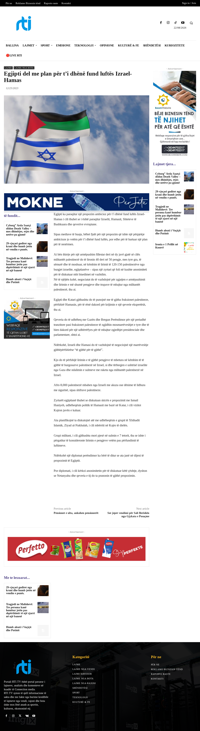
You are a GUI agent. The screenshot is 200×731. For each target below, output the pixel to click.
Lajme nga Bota (24, 68)
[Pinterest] (136, 88)
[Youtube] (182, 22)
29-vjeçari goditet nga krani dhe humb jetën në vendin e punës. (19, 246)
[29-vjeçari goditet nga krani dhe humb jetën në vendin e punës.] (42, 246)
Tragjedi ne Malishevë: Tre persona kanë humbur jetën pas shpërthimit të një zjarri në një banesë (20, 264)
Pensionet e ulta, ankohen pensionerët (76, 513)
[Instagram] (168, 22)
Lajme (8, 68)
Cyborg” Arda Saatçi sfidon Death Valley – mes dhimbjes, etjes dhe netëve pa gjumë (20, 230)
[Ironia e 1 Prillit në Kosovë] (189, 247)
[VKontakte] (27, 715)
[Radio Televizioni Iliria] (27, 23)
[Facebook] (161, 22)
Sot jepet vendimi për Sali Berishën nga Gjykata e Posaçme (128, 515)
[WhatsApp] (145, 88)
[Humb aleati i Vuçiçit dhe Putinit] (42, 282)
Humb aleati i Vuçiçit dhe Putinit (18, 281)
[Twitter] (127, 88)
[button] (191, 23)
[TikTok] (175, 22)
